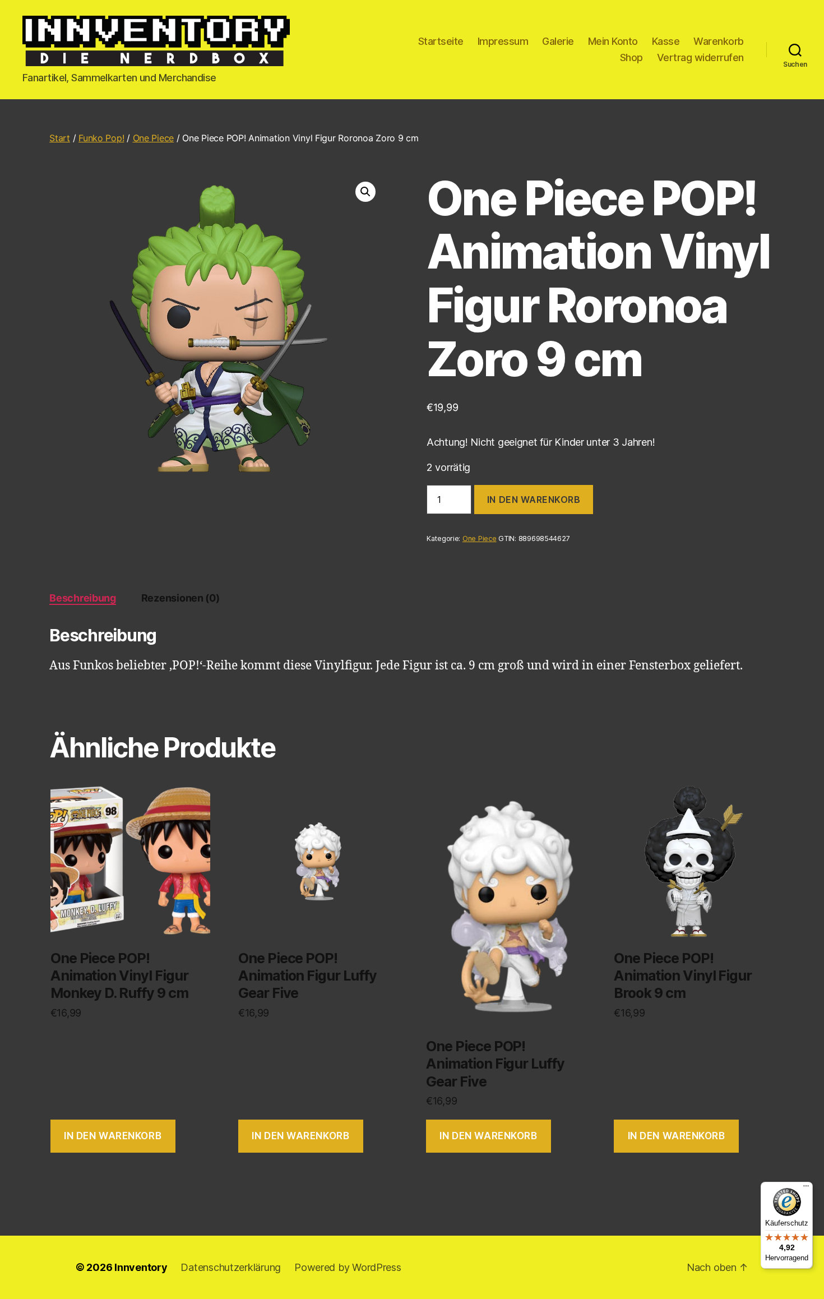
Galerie (558, 41)
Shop (631, 57)
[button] (365, 192)
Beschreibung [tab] (82, 598)
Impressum (503, 41)
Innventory (140, 1267)
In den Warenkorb (534, 499)
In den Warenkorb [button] (112, 1135)
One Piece (153, 138)
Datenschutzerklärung (230, 1267)
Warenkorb (718, 41)
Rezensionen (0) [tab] (180, 598)
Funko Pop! (101, 138)
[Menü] (806, 1188)
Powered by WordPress (347, 1267)
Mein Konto (613, 41)
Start (59, 138)
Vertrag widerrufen (700, 57)
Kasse (666, 41)
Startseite (441, 41)
